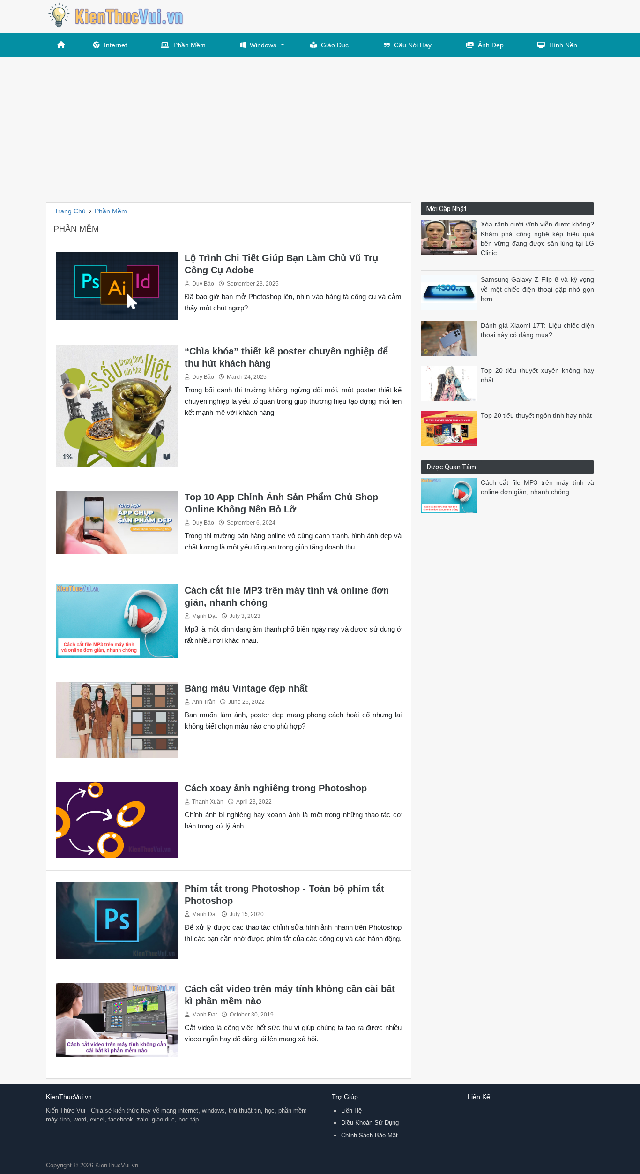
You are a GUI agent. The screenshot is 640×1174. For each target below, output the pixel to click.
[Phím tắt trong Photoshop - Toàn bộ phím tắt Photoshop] (117, 920)
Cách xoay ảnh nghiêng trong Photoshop (276, 788)
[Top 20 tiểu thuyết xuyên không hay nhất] (451, 383)
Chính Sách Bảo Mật (369, 1135)
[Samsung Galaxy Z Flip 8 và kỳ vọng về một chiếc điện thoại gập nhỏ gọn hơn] (451, 292)
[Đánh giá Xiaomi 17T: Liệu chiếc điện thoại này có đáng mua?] (451, 338)
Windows (263, 45)
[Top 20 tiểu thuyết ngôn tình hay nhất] (451, 428)
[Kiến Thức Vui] (116, 16)
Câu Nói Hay (413, 45)
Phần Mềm (189, 45)
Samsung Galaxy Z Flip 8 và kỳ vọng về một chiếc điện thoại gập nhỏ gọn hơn (537, 289)
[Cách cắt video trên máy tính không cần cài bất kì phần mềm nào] (117, 1019)
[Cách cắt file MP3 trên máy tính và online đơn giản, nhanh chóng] (117, 621)
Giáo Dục (335, 45)
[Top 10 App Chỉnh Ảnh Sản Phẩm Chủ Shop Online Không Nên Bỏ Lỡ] (117, 522)
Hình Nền (563, 45)
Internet (115, 45)
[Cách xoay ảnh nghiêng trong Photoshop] (117, 820)
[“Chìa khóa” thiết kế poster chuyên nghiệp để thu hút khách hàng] (117, 405)
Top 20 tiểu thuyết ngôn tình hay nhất (536, 415)
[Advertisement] (320, 127)
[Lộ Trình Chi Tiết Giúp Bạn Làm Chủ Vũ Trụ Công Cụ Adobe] (117, 285)
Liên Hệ (351, 1110)
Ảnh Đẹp (491, 45)
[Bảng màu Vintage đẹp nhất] (117, 719)
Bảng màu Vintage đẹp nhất (246, 688)
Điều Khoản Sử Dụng (370, 1122)
